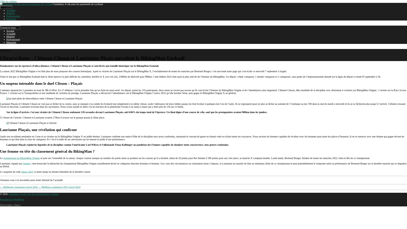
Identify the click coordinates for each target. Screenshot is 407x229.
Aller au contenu (8, 1)
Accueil (10, 31)
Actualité (10, 10)
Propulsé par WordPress (12, 199)
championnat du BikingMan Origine (21, 158)
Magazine (11, 19)
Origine (26, 163)
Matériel (10, 13)
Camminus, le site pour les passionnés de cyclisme (33, 194)
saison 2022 (27, 171)
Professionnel (13, 16)
